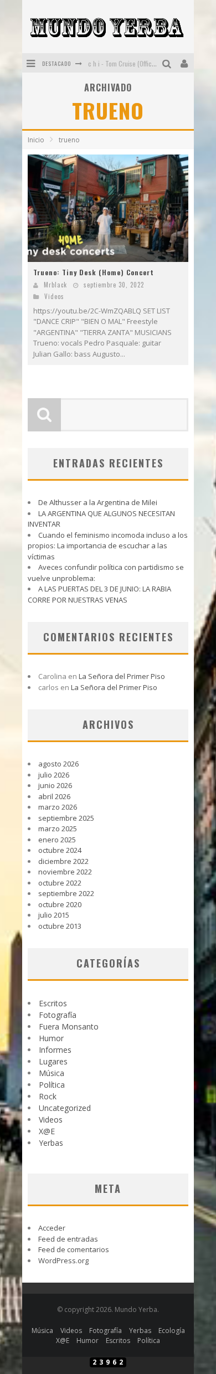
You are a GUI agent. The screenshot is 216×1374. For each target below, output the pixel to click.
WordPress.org (63, 1260)
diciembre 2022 (63, 861)
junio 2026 (55, 785)
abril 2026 (54, 796)
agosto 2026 (58, 764)
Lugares (53, 1061)
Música (51, 1073)
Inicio (36, 140)
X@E (47, 1131)
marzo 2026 (57, 807)
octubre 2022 (59, 883)
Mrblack (55, 284)
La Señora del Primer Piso (122, 676)
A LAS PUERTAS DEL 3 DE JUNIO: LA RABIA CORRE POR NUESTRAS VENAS (99, 594)
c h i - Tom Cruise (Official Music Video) (141, 63)
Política (52, 1084)
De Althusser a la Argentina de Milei (97, 502)
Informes (55, 1049)
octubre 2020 (59, 904)
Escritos (53, 1003)
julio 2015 (53, 915)
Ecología (171, 1330)
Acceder (51, 1228)
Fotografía (57, 1015)
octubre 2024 (59, 850)
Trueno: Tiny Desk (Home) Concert (93, 272)
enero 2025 (57, 840)
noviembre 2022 (65, 872)
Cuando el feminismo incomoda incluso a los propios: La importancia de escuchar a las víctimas (108, 546)
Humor (51, 1038)
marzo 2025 (57, 828)
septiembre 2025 (66, 818)
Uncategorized (65, 1108)
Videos (54, 296)
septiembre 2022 (66, 893)
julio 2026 (53, 775)
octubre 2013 (59, 926)
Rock (47, 1096)
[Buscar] (168, 63)
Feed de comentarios (73, 1249)
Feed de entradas (68, 1239)
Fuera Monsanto (69, 1026)
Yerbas (51, 1143)
